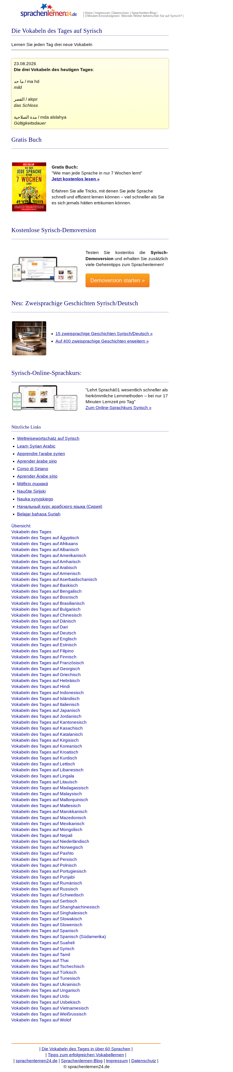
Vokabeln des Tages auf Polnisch (44, 865)
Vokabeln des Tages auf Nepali (41, 835)
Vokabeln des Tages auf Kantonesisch (49, 722)
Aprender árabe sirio (37, 461)
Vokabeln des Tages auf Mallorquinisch (49, 799)
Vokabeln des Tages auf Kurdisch (44, 758)
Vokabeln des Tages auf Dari (39, 627)
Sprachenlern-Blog (144, 13)
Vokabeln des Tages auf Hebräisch (45, 680)
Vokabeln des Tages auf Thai (39, 960)
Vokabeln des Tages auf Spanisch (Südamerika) (58, 936)
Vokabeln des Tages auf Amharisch (46, 561)
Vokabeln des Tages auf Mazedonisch (48, 817)
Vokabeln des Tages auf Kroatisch (44, 752)
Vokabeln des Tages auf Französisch (47, 662)
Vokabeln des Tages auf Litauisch (44, 782)
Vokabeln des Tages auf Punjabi (43, 877)
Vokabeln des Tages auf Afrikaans (44, 543)
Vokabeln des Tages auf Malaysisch (46, 793)
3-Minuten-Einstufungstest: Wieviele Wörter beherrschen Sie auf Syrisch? (133, 16)
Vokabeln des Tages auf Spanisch (44, 930)
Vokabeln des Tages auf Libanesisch (47, 769)
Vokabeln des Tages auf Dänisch (43, 621)
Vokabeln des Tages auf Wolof (41, 1020)
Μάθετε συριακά (32, 483)
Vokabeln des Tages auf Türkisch (44, 972)
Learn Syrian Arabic (36, 446)
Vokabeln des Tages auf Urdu (40, 996)
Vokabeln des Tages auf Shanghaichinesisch (55, 907)
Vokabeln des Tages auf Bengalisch (46, 591)
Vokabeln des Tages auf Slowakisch (46, 918)
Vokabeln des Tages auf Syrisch (42, 948)
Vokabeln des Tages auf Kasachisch (47, 728)
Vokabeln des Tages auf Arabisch (44, 567)
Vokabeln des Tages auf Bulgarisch (46, 609)
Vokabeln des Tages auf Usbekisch (46, 1002)
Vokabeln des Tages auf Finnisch (43, 656)
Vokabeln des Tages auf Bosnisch (44, 597)
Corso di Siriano (32, 468)
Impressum (102, 13)
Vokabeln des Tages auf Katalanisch (47, 734)
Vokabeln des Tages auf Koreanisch (46, 746)
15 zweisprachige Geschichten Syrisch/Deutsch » (104, 333)
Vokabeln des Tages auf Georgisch (45, 668)
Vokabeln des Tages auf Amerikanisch (48, 555)
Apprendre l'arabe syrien (41, 453)
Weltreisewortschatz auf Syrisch (48, 438)
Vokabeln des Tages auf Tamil (40, 954)
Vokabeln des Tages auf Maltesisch (46, 805)
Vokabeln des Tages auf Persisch (44, 859)
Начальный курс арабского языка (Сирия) (59, 506)
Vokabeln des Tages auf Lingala (42, 776)
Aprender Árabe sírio (37, 476)
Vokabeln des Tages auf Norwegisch (47, 847)
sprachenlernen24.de (37, 1060)
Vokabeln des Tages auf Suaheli (43, 942)
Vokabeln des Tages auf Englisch (44, 638)
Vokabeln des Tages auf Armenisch (46, 573)
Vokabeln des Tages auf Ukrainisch (46, 984)
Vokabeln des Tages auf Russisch (44, 889)
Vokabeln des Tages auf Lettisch (43, 764)
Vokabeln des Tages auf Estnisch (44, 644)
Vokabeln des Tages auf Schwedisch (47, 894)
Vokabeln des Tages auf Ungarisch (45, 990)
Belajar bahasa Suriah (39, 514)
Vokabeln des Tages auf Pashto (42, 853)
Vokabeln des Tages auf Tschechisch (47, 966)
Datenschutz (120, 13)
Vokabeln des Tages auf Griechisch (46, 674)
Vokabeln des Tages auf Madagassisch (50, 787)
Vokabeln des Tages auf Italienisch (45, 704)
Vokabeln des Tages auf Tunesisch (45, 978)
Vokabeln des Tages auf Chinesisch (46, 615)
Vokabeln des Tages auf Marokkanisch (49, 811)
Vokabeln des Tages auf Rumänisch (46, 883)
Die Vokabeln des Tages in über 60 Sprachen (86, 1048)
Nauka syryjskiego (35, 499)
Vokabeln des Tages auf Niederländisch (50, 841)
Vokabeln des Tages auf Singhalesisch (49, 912)
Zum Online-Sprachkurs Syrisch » (119, 407)
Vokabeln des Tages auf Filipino (42, 651)
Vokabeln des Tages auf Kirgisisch (45, 740)
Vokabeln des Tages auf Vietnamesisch (50, 1008)
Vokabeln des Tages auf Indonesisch (47, 692)
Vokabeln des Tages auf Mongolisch (46, 829)
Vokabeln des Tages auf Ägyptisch (45, 537)
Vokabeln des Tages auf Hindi (40, 686)
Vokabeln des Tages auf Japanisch (45, 710)
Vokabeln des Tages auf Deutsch (43, 633)
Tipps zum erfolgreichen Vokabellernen (86, 1054)
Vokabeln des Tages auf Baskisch (44, 585)
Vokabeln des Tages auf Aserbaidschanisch (54, 579)
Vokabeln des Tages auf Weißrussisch (48, 1014)
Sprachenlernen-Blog (82, 1060)
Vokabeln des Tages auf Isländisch (45, 698)
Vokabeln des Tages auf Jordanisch (46, 716)
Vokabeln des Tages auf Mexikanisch (47, 823)
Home (89, 13)
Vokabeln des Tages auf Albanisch (45, 549)
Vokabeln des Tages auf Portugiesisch (48, 871)
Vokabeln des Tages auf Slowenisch (46, 924)
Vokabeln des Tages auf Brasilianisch (48, 603)
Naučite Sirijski (31, 491)
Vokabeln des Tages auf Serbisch (44, 901)
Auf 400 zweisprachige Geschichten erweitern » (102, 341)
